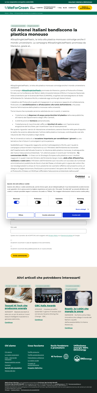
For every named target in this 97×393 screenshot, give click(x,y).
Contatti (72, 8)
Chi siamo (8, 352)
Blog (65, 8)
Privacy (7, 390)
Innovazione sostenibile (18, 26)
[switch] (38, 202)
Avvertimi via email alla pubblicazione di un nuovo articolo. (31, 249)
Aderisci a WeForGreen (84, 2)
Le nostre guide (33, 361)
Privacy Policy (53, 235)
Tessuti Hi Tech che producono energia (16, 307)
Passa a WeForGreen (85, 7)
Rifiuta (21, 215)
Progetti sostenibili (33, 26)
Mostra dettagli (81, 209)
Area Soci (71, 2)
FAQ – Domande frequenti (11, 358)
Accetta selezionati (48, 215)
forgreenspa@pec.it (75, 384)
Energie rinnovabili (11, 286)
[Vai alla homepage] (17, 7)
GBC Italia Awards (45, 305)
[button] (32, 8)
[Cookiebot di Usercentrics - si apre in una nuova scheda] (76, 177)
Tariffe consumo (33, 352)
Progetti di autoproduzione (33, 364)
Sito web (14, 227)
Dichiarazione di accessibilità (30, 390)
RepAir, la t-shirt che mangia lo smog (77, 310)
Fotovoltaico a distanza (36, 358)
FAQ (60, 8)
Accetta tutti (76, 215)
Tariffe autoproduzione (36, 355)
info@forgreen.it (60, 384)
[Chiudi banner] (89, 177)
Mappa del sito (10, 371)
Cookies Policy (15, 390)
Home (6, 13)
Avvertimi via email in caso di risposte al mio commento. (30, 243)
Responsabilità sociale (12, 362)
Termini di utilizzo (67, 235)
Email (13, 219)
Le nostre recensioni (12, 355)
